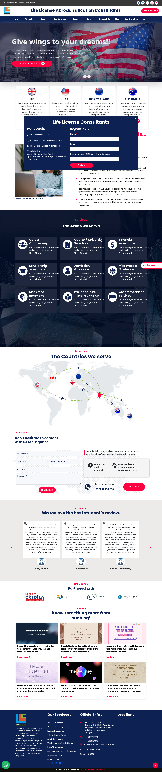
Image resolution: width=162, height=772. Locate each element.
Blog (117, 19)
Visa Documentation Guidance (60, 743)
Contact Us (104, 19)
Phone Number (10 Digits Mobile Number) (90, 154)
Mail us (135, 486)
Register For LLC (151, 265)
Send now (48, 490)
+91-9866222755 (37, 140)
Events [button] (76, 19)
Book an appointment (30, 63)
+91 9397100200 (91, 741)
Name (73, 134)
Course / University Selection (59, 727)
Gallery (90, 19)
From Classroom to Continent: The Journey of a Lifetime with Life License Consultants (80, 688)
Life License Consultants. (95, 769)
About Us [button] (29, 19)
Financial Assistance (55, 731)
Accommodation (54, 755)
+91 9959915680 (91, 737)
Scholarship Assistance (56, 735)
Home (17, 19)
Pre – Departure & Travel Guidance (61, 751)
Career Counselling (55, 723)
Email (73, 144)
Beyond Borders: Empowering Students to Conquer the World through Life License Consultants (36, 649)
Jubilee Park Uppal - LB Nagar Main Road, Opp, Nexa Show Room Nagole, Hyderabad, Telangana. (46, 155)
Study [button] (44, 19)
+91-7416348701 (54, 140)
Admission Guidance (55, 739)
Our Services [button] (60, 19)
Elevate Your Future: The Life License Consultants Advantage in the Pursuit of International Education (36, 688)
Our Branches (131, 19)
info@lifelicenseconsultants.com (45, 146)
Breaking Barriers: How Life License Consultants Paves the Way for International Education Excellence (123, 688)
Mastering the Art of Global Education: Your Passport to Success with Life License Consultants (124, 649)
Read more (23, 657)
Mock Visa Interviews (55, 747)
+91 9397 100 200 (104, 489)
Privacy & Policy (53, 759)
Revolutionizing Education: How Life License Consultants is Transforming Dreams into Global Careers (80, 649)
